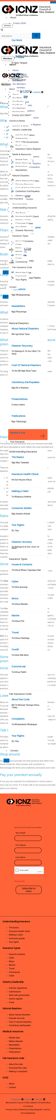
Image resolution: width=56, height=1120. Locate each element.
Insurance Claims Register (28, 149)
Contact (14, 751)
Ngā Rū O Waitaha (20, 388)
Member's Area (17, 433)
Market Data (21, 159)
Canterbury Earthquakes (25, 382)
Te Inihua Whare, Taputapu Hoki (26, 570)
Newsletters (18, 306)
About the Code (21, 699)
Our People (18, 57)
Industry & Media (17, 121)
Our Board (18, 80)
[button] (2, 30)
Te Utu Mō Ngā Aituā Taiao (24, 371)
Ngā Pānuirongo (19, 311)
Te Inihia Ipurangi (19, 587)
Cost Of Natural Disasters (26, 365)
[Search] (36, 36)
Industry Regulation (25, 135)
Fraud (18, 145)
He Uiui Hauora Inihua (22, 479)
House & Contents (22, 564)
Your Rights (18, 525)
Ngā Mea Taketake (20, 462)
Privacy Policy (12, 1110)
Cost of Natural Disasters (28, 187)
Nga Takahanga (19, 421)
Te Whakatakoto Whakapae (24, 724)
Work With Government (26, 142)
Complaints (18, 719)
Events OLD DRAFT (22, 91)
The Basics (18, 457)
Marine (15, 615)
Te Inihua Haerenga (20, 638)
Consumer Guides (22, 508)
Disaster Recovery (22, 346)
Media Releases (23, 163)
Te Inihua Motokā (20, 604)
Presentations (19, 399)
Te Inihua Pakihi (19, 672)
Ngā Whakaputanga (21, 295)
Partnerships (19, 87)
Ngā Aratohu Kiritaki (21, 513)
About (13, 18)
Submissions (21, 138)
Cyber (15, 581)
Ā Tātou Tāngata (19, 63)
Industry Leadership (22, 129)
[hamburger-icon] (53, 2)
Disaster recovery (22, 542)
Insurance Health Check (25, 474)
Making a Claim (20, 491)
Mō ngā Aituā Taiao (21, 334)
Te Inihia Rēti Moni (20, 655)
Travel (15, 632)
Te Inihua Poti (18, 621)
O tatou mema (18, 404)
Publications (18, 289)
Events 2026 (19, 23)
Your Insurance (17, 442)
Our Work (17, 40)
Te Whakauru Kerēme (21, 496)
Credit (15, 649)
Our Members (19, 84)
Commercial (19, 666)
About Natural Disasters (25, 329)
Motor (15, 598)
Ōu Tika (15, 530)
